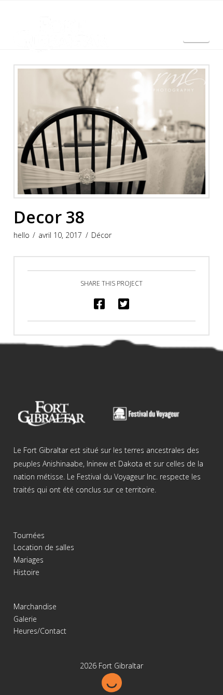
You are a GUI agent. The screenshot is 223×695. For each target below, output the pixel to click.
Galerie (25, 619)
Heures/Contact (39, 631)
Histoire (26, 572)
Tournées (29, 535)
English (197, 34)
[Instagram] (122, 16)
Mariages (28, 560)
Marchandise (35, 606)
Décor (101, 235)
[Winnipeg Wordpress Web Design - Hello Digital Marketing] (111, 681)
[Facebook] (101, 16)
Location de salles (43, 547)
